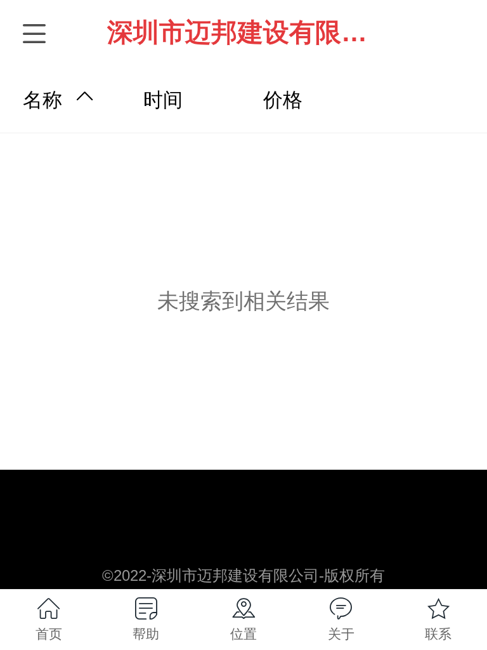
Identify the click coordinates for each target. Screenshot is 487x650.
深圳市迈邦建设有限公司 (250, 32)
